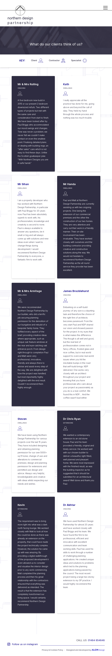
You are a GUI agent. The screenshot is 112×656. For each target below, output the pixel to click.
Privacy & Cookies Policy (52, 650)
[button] (105, 7)
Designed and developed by (85, 650)
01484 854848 (96, 640)
